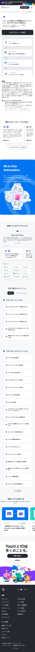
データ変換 (21, 608)
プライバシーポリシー (17, 643)
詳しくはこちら (8, 3)
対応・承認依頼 (22, 605)
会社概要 (4, 643)
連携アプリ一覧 (6, 625)
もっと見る (17, 491)
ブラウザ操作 (21, 611)
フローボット (6, 602)
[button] (31, 7)
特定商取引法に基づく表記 (19, 645)
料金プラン (5, 628)
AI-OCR (4, 611)
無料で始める (17, 556)
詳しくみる (17, 243)
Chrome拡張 (21, 599)
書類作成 (20, 614)
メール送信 (21, 602)
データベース (6, 617)
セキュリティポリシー (7, 645)
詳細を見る (6, 140)
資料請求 (17, 560)
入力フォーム (6, 608)
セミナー (4, 635)
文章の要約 (5, 614)
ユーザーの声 (6, 631)
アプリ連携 (5, 605)
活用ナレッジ (6, 638)
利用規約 (9, 643)
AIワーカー (5, 599)
